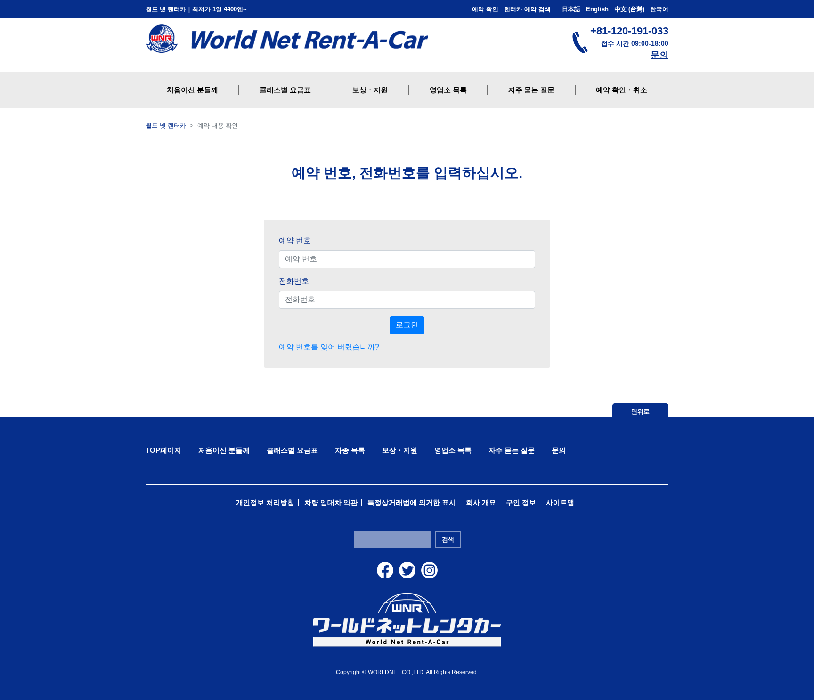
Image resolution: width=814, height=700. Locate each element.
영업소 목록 (453, 450)
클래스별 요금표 (292, 450)
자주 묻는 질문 (511, 450)
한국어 (659, 9)
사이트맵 (560, 502)
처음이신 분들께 (224, 450)
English (597, 9)
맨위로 (640, 411)
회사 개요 (481, 502)
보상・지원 (399, 450)
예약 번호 (295, 240)
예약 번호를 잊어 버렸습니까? (329, 347)
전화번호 (294, 281)
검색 (448, 539)
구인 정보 (521, 502)
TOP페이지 (163, 450)
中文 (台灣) (629, 9)
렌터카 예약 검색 (527, 9)
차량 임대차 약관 (331, 502)
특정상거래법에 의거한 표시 (411, 502)
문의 (659, 55)
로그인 (407, 325)
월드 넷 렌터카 (166, 125)
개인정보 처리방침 (265, 502)
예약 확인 (485, 9)
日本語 (571, 9)
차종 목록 (350, 450)
